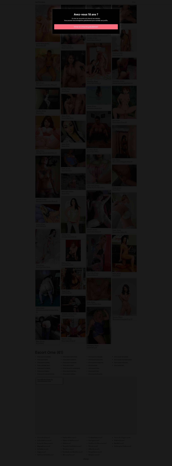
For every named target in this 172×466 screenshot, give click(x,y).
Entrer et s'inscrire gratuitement (86, 27)
